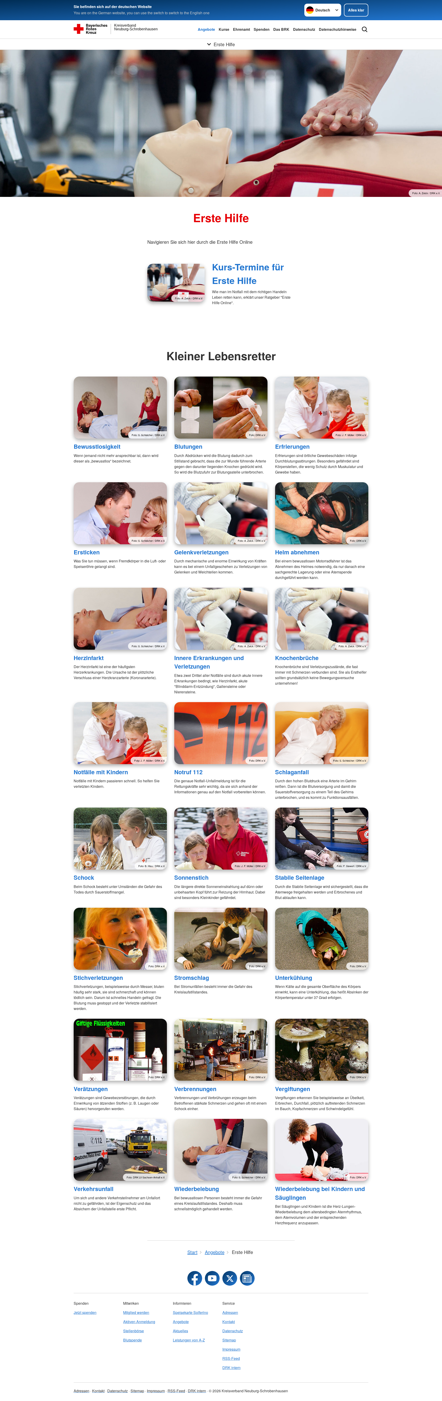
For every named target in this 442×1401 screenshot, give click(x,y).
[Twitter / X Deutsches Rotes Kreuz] (229, 1278)
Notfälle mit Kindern (101, 772)
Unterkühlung (293, 977)
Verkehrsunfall (93, 1189)
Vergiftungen (292, 1089)
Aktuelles (180, 1330)
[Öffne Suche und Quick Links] (364, 29)
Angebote (206, 29)
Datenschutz (304, 29)
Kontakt (228, 1321)
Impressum (231, 1349)
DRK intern (231, 1367)
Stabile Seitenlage (299, 877)
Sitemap (229, 1340)
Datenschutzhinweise (337, 29)
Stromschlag (191, 977)
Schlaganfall (292, 772)
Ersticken (87, 552)
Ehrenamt (241, 29)
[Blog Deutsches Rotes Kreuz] (247, 1278)
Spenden (262, 29)
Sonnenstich (191, 877)
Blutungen (188, 446)
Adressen (230, 1312)
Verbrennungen (195, 1089)
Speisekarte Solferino (190, 1312)
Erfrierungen (292, 446)
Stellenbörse (133, 1330)
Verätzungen (91, 1089)
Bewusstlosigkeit (97, 446)
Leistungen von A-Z (189, 1340)
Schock (84, 877)
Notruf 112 (188, 772)
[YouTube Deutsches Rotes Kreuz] (212, 1278)
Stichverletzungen (98, 977)
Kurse (224, 29)
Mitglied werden (136, 1312)
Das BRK (281, 29)
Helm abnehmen (297, 552)
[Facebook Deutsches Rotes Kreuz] (194, 1278)
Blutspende (132, 1340)
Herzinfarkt (89, 658)
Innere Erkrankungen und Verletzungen (209, 662)
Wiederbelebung (196, 1189)
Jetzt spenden (85, 1312)
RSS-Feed (231, 1358)
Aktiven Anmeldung (139, 1321)
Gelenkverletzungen (201, 552)
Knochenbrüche (297, 658)
